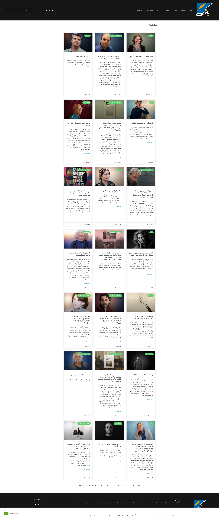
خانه (191, 10)
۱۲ (107, 485)
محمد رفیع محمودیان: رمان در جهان (79, 124)
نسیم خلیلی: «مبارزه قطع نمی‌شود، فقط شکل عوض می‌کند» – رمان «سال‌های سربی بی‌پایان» (110, 126)
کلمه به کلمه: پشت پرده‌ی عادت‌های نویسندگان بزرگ (143, 317)
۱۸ (90, 485)
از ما (176, 10)
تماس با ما (150, 10)
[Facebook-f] (52, 10)
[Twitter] (46, 10)
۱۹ (87, 485)
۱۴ (101, 485)
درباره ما (159, 10)
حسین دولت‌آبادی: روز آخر (80, 375)
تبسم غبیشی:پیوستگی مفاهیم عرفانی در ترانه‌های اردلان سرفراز (141, 254)
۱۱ (110, 485)
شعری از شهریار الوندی (81, 56)
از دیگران (168, 10)
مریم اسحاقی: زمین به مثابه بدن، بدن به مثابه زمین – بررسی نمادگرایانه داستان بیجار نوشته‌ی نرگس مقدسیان (141, 447)
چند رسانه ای (139, 10)
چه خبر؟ (183, 10)
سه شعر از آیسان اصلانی (112, 190)
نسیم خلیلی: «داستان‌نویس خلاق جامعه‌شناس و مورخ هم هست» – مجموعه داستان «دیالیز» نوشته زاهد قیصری (110, 256)
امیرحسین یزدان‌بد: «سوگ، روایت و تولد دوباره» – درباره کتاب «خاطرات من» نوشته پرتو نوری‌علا (109, 319)
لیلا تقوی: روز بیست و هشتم (142, 123)
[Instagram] (49, 10)
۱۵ (98, 485)
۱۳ (104, 485)
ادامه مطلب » (150, 79)
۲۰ (84, 485)
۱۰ (113, 485)
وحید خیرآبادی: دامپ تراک (143, 375)
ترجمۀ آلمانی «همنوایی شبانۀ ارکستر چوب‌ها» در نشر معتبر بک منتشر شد (79, 193)
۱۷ (93, 485)
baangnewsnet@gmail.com (171, 509)
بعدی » (80, 485)
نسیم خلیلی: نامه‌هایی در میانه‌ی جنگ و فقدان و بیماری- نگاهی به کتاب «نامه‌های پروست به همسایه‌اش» (109, 378)
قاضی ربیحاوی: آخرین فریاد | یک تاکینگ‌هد (109, 445)
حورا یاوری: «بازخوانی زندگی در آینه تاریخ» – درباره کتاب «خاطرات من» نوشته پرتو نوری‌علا (79, 319)
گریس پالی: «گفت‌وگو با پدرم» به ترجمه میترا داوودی (78, 254)
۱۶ (95, 485)
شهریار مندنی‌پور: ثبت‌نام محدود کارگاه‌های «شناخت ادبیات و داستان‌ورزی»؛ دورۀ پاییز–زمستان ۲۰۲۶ (143, 194)
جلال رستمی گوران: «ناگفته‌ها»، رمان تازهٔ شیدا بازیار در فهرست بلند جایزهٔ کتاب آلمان (78, 446)
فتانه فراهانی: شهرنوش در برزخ (141, 56)
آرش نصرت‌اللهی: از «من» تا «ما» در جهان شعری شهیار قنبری (109, 57)
